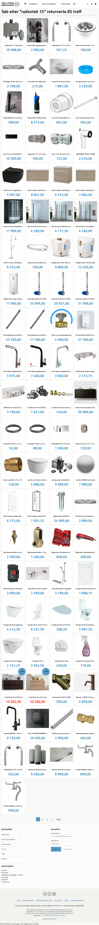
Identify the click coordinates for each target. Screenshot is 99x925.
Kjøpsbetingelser (28, 900)
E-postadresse (55, 833)
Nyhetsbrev (59, 900)
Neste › (59, 819)
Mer (74, 4)
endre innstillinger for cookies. (57, 915)
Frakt (19, 900)
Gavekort (4, 859)
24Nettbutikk (53, 919)
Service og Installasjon (49, 4)
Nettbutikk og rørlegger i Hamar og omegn (12, 876)
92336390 (58, 906)
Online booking (65, 4)
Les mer (43, 915)
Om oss (3, 849)
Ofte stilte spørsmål (77, 900)
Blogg (66, 900)
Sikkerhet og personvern (44, 900)
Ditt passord (54, 841)
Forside (4, 870)
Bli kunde (4, 872)
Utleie (3, 854)
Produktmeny (33, 4)
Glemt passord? (68, 849)
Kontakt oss (5, 882)
